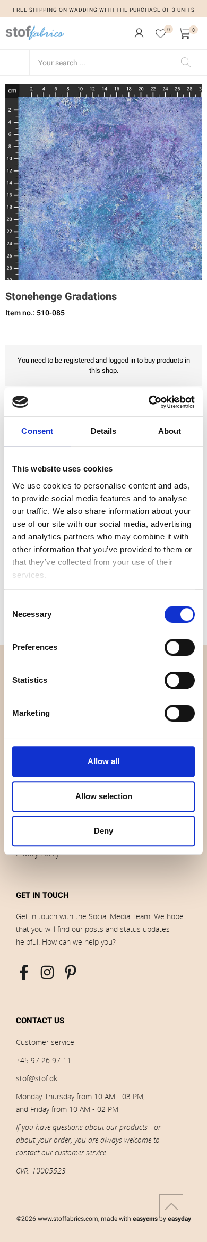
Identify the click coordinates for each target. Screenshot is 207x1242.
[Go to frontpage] (35, 32)
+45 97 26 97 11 (43, 1060)
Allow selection (103, 796)
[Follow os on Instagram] (47, 972)
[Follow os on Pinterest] (70, 972)
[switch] (180, 647)
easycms (145, 1218)
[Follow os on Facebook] (23, 972)
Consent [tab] (37, 430)
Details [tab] (104, 430)
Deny (103, 830)
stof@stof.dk (36, 1078)
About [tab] (170, 430)
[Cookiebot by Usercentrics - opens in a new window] (149, 402)
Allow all (103, 761)
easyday (179, 1218)
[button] (139, 33)
